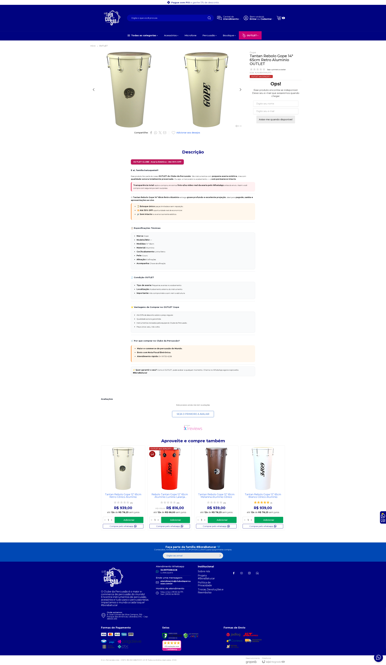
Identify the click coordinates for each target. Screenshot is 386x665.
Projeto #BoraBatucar (206, 577)
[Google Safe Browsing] (191, 636)
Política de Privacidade (205, 584)
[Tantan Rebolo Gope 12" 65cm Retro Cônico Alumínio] (123, 488)
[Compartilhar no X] (160, 132)
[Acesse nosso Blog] (257, 573)
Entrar (253, 19)
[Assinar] (220, 556)
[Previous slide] (94, 90)
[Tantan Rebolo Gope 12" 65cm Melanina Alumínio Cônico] (216, 488)
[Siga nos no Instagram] (249, 573)
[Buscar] (209, 18)
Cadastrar (266, 19)
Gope (253, 52)
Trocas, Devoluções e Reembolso (210, 591)
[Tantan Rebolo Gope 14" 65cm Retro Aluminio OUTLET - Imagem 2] (206, 89)
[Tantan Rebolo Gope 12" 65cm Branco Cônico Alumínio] (263, 488)
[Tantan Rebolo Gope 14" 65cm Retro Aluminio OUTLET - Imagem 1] (128, 89)
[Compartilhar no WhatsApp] (155, 132)
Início (93, 46)
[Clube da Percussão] (112, 18)
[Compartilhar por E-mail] (164, 132)
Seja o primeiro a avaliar (193, 414)
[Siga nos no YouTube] (241, 573)
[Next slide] (240, 90)
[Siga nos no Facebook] (234, 573)
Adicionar (128, 519)
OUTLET (103, 46)
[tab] (236, 126)
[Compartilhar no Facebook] (151, 132)
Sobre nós (204, 571)
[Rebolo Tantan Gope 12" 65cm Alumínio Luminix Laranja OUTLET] (170, 488)
